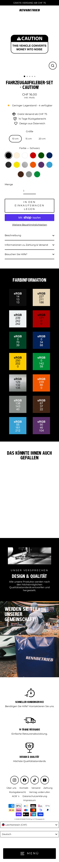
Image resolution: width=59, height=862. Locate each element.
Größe (29, 131)
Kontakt (24, 788)
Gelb (16, 164)
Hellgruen (37, 174)
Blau (49, 155)
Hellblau (49, 164)
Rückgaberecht (17, 792)
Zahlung (48, 788)
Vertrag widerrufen (39, 792)
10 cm (15, 138)
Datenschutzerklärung (34, 796)
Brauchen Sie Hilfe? (16, 254)
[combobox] (29, 825)
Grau (28, 174)
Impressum (29, 800)
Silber (24, 164)
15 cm (28, 138)
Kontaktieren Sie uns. (41, 706)
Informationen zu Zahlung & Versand (26, 244)
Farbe (29, 148)
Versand (35, 788)
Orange (33, 164)
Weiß (24, 155)
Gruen (41, 155)
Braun (20, 174)
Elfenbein (16, 155)
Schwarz (8, 155)
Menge (9, 184)
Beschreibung (13, 235)
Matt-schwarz (8, 164)
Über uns (11, 788)
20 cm (42, 138)
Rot (33, 155)
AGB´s (15, 796)
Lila (41, 164)
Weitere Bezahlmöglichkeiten (29, 224)
